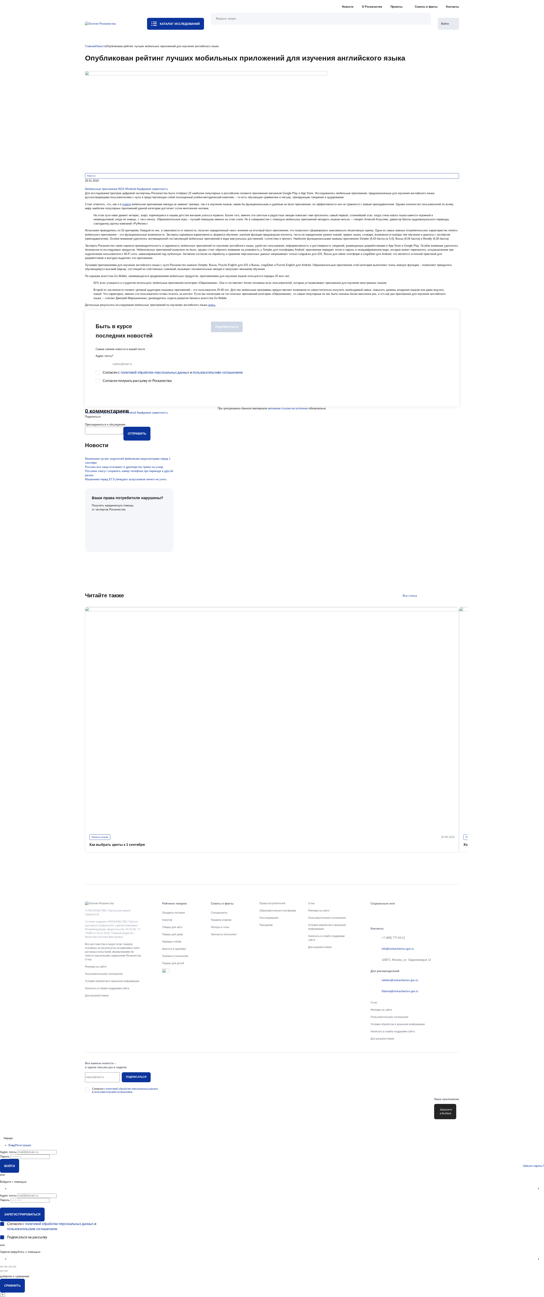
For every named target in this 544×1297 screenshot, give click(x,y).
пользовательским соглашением (217, 372)
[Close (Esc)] (1, 1266)
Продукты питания (173, 912)
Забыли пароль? (533, 1165)
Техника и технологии (175, 956)
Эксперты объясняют (224, 934)
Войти (9, 1166)
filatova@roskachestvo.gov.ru (400, 991)
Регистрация (23, 1145)
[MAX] (415, 912)
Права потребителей (272, 903)
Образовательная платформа (277, 910)
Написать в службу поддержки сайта (107, 988)
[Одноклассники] (388, 912)
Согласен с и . (125, 1090)
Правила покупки (99, 837)
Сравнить (12, 1285)
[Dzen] (454, 912)
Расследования (268, 917)
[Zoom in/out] (14, 1266)
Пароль (5, 1156)
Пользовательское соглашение (104, 973)
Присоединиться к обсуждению (105, 424)
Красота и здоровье (174, 948)
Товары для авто (172, 927)
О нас (88, 959)
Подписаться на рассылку (27, 1237)
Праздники (266, 925)
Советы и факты (426, 6)
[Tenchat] (428, 912)
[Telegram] (401, 912)
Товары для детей (173, 963)
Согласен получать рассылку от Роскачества (137, 381)
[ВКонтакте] (375, 912)
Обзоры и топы (220, 927)
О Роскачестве (372, 6)
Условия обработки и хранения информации (112, 981)
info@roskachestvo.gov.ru (398, 948)
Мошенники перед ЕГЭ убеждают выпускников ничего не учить (126, 479)
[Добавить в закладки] (86, 184)
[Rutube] (441, 912)
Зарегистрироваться (22, 1214)
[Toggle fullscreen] (10, 1266)
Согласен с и (173, 372)
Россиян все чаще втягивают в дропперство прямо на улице (124, 467)
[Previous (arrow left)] (1, 1271)
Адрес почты (104, 355)
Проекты (396, 6)
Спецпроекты (219, 912)
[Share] (6, 1266)
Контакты (452, 6)
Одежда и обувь (171, 941)
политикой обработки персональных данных (155, 372)
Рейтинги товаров (174, 903)
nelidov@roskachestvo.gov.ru (400, 980)
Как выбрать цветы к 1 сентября (117, 844)
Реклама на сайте (95, 966)
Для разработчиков (96, 995)
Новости (347, 6)
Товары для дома (172, 934)
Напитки (167, 919)
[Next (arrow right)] (6, 1271)
